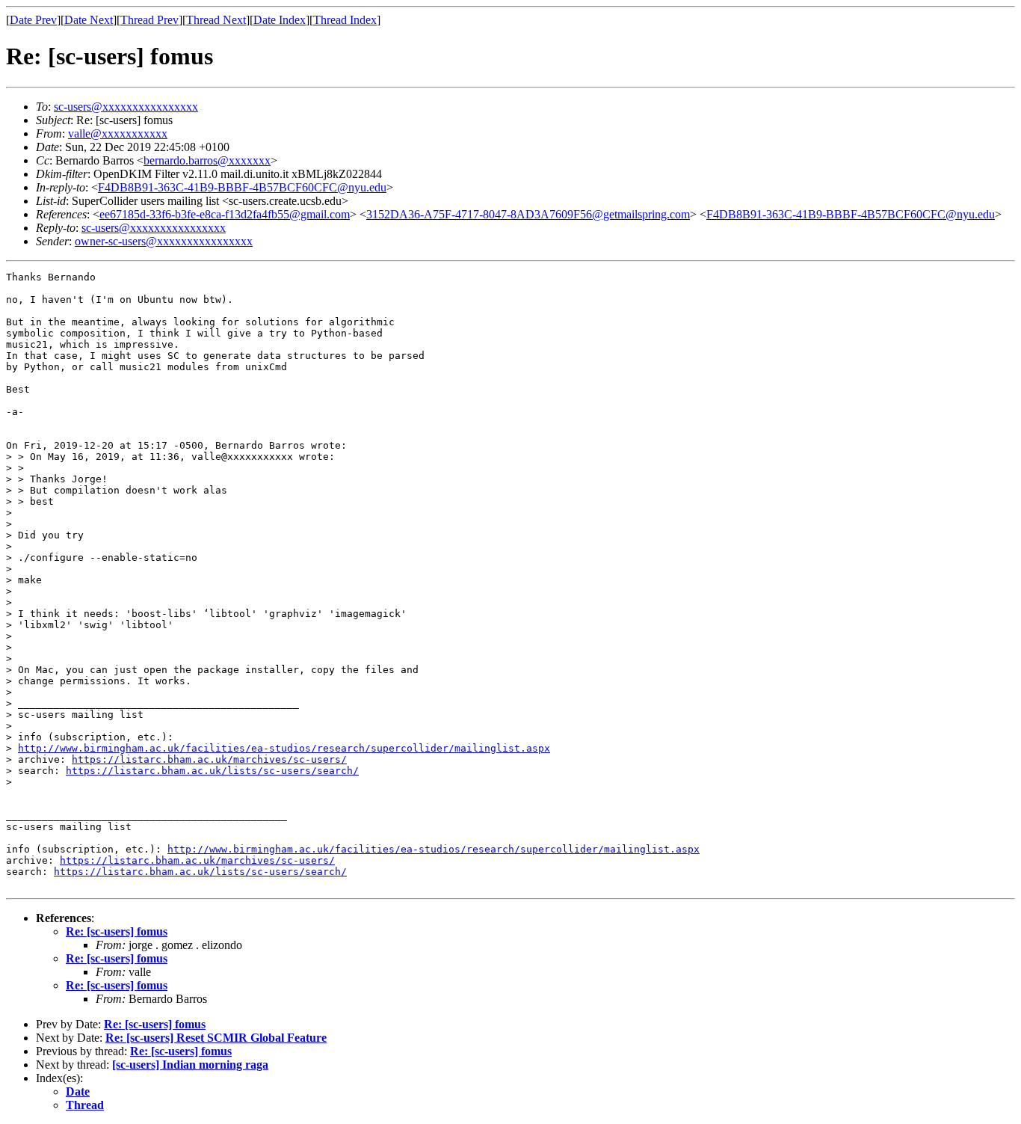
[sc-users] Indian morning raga (190, 1064)
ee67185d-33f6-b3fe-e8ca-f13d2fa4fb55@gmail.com (224, 214)
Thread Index (345, 19)
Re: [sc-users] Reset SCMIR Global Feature (216, 1037)
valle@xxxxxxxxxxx (117, 133)
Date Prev (33, 19)
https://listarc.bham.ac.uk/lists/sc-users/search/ (212, 770)
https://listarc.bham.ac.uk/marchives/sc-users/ (209, 759)
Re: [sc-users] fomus (116, 931)
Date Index (279, 19)
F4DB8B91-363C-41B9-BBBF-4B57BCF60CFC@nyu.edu (242, 187)
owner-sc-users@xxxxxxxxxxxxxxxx (164, 241)
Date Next (88, 19)
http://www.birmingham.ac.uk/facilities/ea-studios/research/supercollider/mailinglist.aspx (284, 748)
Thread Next (216, 19)
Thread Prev (149, 19)
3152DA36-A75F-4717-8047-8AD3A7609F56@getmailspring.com (528, 214)
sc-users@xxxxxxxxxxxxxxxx (126, 106)
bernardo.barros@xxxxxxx (207, 160)
